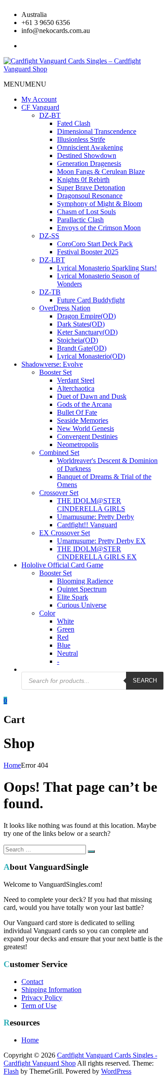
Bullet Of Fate (77, 412)
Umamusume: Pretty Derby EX (101, 541)
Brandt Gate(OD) (81, 348)
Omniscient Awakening (90, 147)
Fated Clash (73, 123)
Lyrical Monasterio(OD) (91, 356)
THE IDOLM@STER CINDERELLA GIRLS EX (97, 553)
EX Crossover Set (64, 533)
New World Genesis (85, 428)
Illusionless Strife (81, 139)
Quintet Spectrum (81, 589)
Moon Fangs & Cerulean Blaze (101, 171)
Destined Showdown (86, 155)
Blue (63, 645)
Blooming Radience (85, 581)
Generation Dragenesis (89, 163)
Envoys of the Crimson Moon (99, 228)
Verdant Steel (75, 380)
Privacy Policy (41, 997)
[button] (25, 84)
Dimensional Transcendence (96, 131)
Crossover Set (58, 492)
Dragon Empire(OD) (86, 316)
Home (12, 765)
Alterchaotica (75, 388)
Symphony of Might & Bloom (99, 203)
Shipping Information (51, 989)
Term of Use (39, 1005)
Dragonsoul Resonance (89, 195)
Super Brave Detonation (91, 187)
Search (145, 680)
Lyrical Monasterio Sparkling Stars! (107, 268)
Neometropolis (77, 444)
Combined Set (59, 452)
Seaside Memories (82, 420)
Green (65, 629)
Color (47, 613)
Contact (32, 981)
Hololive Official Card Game (62, 565)
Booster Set (55, 372)
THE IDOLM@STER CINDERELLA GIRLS (91, 505)
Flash (11, 1071)
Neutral (67, 653)
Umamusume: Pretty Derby (95, 517)
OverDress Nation (64, 308)
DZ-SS (49, 236)
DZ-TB (50, 292)
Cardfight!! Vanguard (87, 525)
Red (63, 637)
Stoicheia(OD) (77, 340)
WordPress (116, 1071)
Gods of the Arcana (84, 404)
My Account (39, 99)
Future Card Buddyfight (91, 300)
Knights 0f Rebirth (83, 179)
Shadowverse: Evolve (52, 364)
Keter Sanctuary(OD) (87, 332)
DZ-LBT (52, 260)
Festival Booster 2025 (87, 252)
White (65, 621)
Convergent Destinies (87, 436)
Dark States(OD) (81, 324)
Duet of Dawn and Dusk (91, 396)
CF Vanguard (40, 107)
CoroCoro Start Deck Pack (95, 244)
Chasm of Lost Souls (86, 211)
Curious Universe (81, 605)
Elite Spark (72, 597)
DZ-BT (50, 115)
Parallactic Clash (80, 219)
